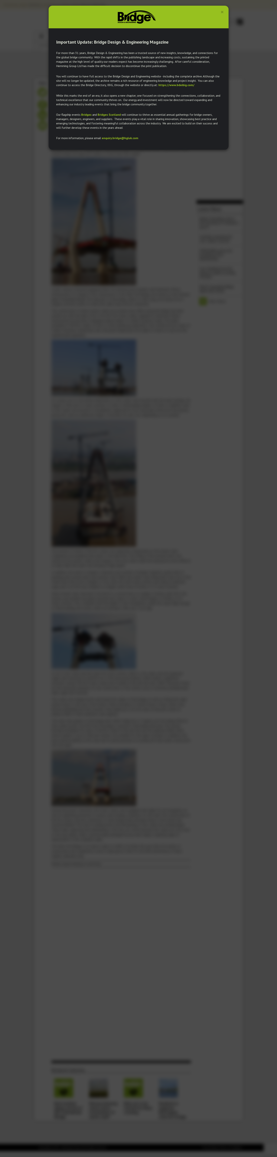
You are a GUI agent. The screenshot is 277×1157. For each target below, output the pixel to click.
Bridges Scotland (109, 114)
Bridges (86, 114)
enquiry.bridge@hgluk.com (120, 138)
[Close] (222, 12)
